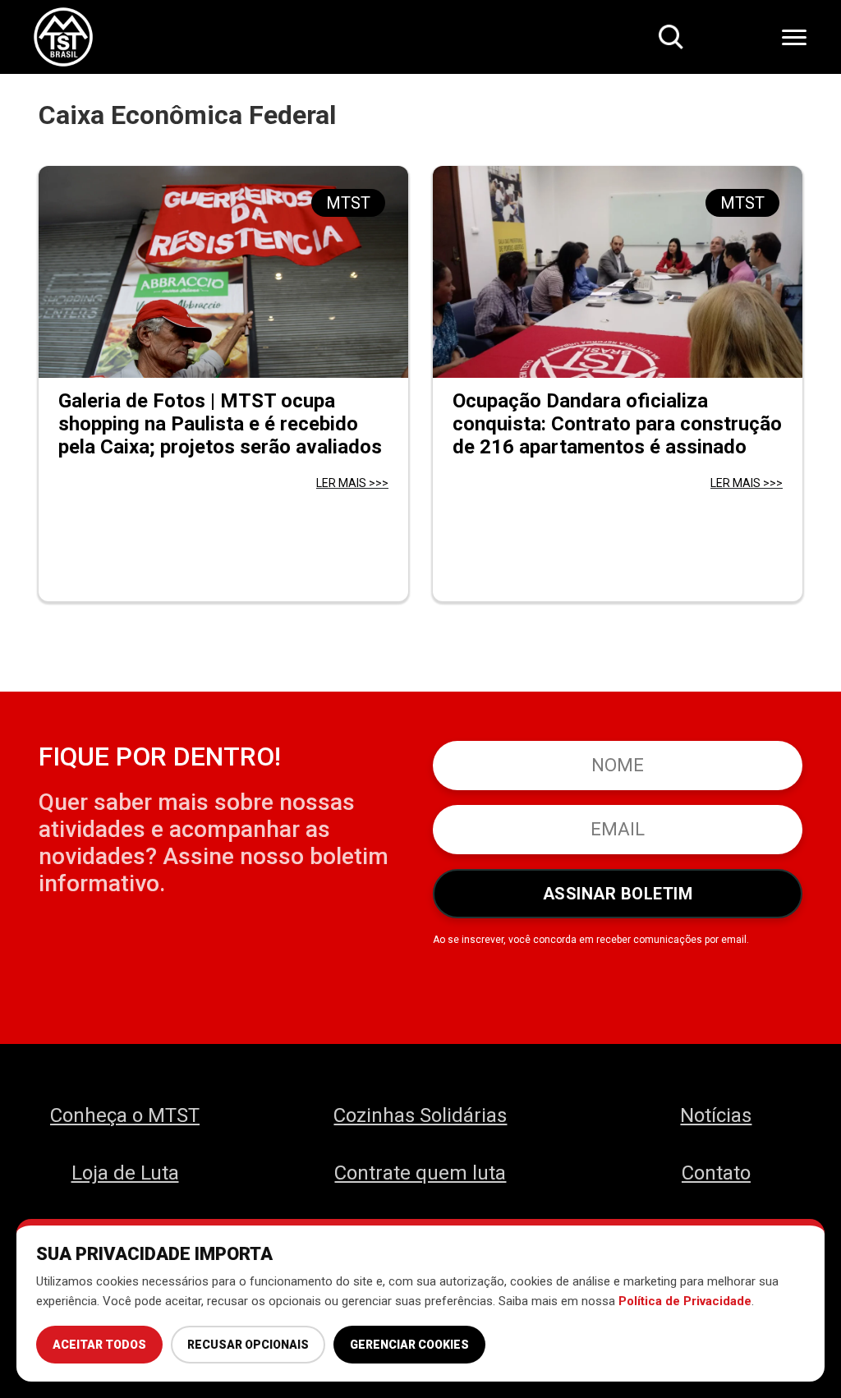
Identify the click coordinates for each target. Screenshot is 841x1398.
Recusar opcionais (248, 1344)
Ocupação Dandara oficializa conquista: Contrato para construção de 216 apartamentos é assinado (617, 423)
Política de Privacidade (684, 1301)
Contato (716, 1172)
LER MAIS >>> (352, 483)
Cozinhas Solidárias (420, 1115)
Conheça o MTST (125, 1115)
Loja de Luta (125, 1172)
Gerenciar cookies (409, 1344)
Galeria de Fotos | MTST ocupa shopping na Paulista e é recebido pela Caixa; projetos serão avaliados (220, 423)
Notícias (715, 1115)
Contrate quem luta (420, 1172)
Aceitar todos (99, 1344)
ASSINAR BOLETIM (618, 894)
